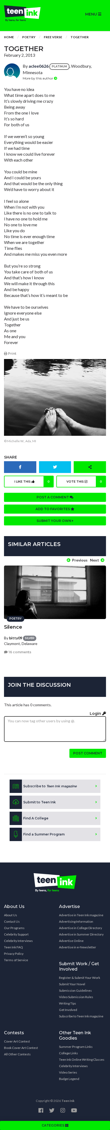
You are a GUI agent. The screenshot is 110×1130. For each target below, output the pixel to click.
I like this (32, 481)
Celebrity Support (16, 934)
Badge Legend (69, 1079)
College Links (68, 1053)
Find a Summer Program (44, 834)
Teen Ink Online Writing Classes (81, 1060)
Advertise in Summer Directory (81, 934)
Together (79, 37)
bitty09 (15, 638)
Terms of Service (16, 960)
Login (96, 713)
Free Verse (53, 37)
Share (10, 457)
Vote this (84, 481)
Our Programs (14, 928)
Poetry (29, 37)
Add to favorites (53, 509)
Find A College (35, 818)
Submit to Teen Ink (39, 802)
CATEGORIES (53, 1125)
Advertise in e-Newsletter (77, 947)
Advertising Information (76, 921)
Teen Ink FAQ (13, 947)
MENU (91, 14)
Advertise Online (71, 941)
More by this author (38, 78)
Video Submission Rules (76, 997)
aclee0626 (39, 65)
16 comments (19, 652)
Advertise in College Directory (80, 928)
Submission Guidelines (75, 990)
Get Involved (68, 1010)
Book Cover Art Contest (21, 1048)
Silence (13, 627)
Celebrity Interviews (18, 941)
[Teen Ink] (27, 13)
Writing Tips (67, 1003)
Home (9, 37)
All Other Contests (17, 1054)
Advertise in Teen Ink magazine (81, 915)
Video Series (68, 1072)
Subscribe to (50, 786)
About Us (10, 915)
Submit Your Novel (72, 984)
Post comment (87, 753)
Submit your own (54, 521)
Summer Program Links (76, 1047)
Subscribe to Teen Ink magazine (81, 1016)
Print (11, 354)
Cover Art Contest (17, 1041)
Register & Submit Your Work (79, 978)
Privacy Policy (13, 954)
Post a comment (53, 497)
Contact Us (12, 921)
